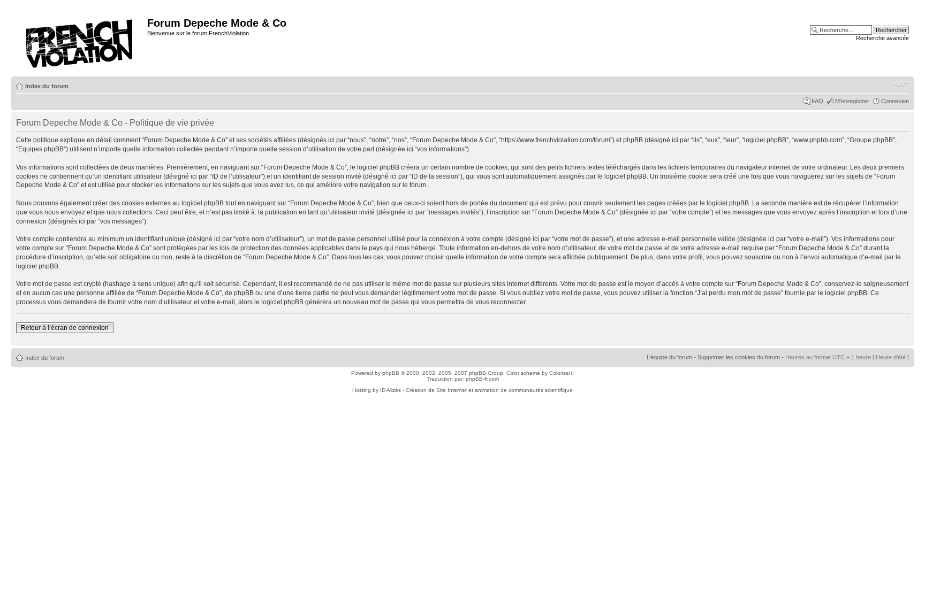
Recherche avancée (882, 38)
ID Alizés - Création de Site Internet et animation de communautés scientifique (476, 390)
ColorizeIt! (561, 373)
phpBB (390, 373)
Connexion (895, 101)
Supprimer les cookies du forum (738, 357)
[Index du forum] (80, 40)
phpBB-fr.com (482, 379)
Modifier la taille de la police (901, 84)
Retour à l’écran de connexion (65, 328)
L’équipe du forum (669, 357)
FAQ (817, 101)
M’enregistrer (852, 101)
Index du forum (47, 86)
